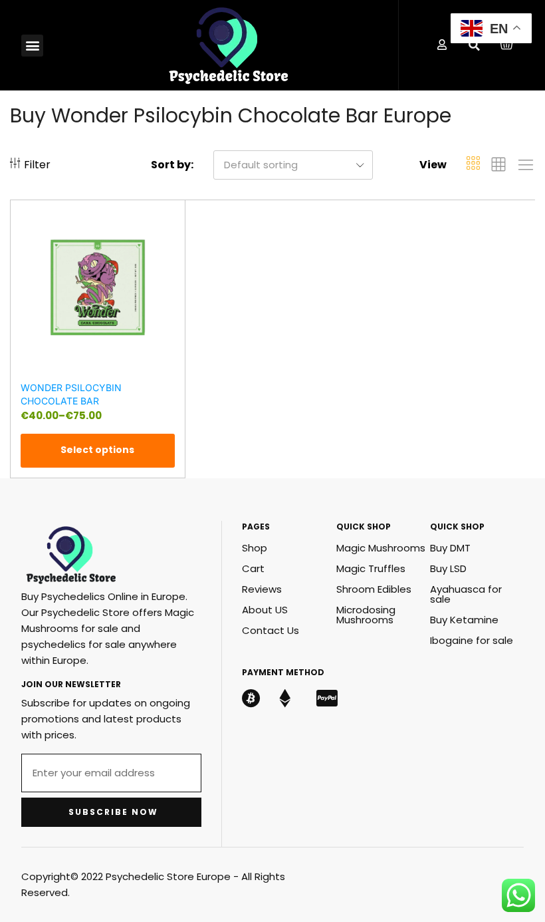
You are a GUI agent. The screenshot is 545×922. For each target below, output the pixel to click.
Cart (253, 568)
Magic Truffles (370, 568)
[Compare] (169, 239)
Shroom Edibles (373, 589)
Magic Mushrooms (380, 548)
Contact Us (270, 630)
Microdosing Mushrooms (365, 615)
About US (265, 610)
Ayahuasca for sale (466, 594)
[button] (32, 46)
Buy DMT (450, 548)
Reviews (262, 589)
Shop (254, 548)
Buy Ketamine (464, 620)
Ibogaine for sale (471, 640)
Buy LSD (448, 568)
